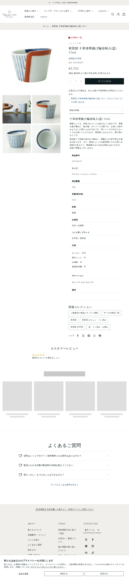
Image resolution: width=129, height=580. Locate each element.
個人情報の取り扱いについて (67, 548)
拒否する (104, 573)
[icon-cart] (123, 14)
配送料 (77, 73)
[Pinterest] (86, 546)
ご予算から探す (84, 11)
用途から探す (30, 11)
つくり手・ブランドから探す (56, 11)
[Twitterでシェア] (83, 335)
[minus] (71, 81)
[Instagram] (92, 546)
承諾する (64, 573)
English (43, 17)
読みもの (32, 549)
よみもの (102, 11)
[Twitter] (86, 539)
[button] (104, 81)
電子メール (89, 530)
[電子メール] (86, 552)
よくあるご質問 (35, 545)
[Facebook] (92, 539)
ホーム (46, 26)
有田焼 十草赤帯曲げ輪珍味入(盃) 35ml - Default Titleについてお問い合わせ (97, 100)
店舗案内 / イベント (37, 535)
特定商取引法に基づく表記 (67, 532)
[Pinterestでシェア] (89, 335)
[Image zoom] (31, 65)
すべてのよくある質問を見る (63, 484)
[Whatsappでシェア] (94, 335)
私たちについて (35, 530)
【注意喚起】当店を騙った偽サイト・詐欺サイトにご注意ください (64, 509)
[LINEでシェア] (100, 335)
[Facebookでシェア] (77, 335)
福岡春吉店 (29, 17)
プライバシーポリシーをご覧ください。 (48, 567)
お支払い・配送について (67, 540)
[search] (112, 14)
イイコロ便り (34, 540)
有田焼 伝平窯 (75, 58)
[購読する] (98, 530)
